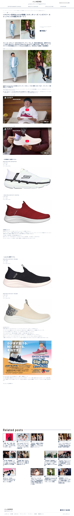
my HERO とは (6, 513)
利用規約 (35, 513)
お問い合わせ (16, 513)
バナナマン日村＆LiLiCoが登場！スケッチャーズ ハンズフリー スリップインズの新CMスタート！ (29, 10)
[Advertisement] (27, 248)
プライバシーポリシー (23, 513)
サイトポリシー (30, 513)
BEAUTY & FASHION (9, 10)
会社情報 (11, 513)
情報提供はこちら (41, 513)
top (3, 10)
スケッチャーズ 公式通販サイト (8, 383)
